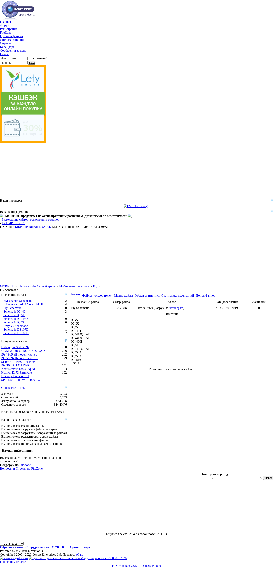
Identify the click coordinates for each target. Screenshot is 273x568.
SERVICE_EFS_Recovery (18, 361)
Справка (6, 43)
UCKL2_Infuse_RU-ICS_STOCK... (24, 350)
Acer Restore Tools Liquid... (19, 369)
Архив (74, 547)
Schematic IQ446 (14, 315)
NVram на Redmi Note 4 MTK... (24, 304)
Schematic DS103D (16, 333)
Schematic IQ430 (14, 322)
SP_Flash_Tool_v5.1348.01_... (21, 379)
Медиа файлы (123, 295)
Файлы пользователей (97, 295)
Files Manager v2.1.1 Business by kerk (136, 565)
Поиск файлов (205, 295)
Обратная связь (11, 547)
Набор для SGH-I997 (15, 347)
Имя (3, 58)
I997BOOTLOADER (15, 365)
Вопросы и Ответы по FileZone (21, 468)
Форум (4, 25)
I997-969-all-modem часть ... (19, 354)
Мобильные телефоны (74, 286)
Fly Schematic (12, 308)
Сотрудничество (37, 547)
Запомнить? (39, 58)
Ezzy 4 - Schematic (15, 326)
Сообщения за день (13, 50)
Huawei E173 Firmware (16, 372)
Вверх (85, 547)
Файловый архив (44, 286)
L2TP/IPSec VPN (13, 223)
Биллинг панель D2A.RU (33, 226)
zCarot (80, 554)
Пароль (6, 62)
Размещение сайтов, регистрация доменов (30, 219)
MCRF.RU (7, 286)
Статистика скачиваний (177, 295)
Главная (5, 21)
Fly (95, 286)
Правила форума (11, 36)
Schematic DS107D (16, 329)
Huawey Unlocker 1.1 (15, 376)
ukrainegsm (176, 308)
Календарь (7, 47)
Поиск (4, 54)
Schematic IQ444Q (15, 318)
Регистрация (8, 29)
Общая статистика (13, 387)
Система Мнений (12, 39)
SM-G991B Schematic (17, 300)
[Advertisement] (120, 171)
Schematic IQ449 (14, 311)
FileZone (5, 32)
